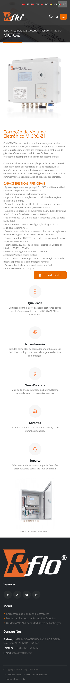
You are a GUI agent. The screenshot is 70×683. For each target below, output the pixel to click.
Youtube (27, 595)
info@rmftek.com (22, 653)
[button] (51, 17)
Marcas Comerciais (15, 679)
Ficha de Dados (52, 275)
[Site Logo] (13, 16)
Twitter (17, 595)
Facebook (8, 595)
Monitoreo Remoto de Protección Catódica (31, 618)
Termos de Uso (13, 674)
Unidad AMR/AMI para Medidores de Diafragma (34, 623)
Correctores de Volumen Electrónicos (27, 613)
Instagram (36, 595)
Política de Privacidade (36, 674)
